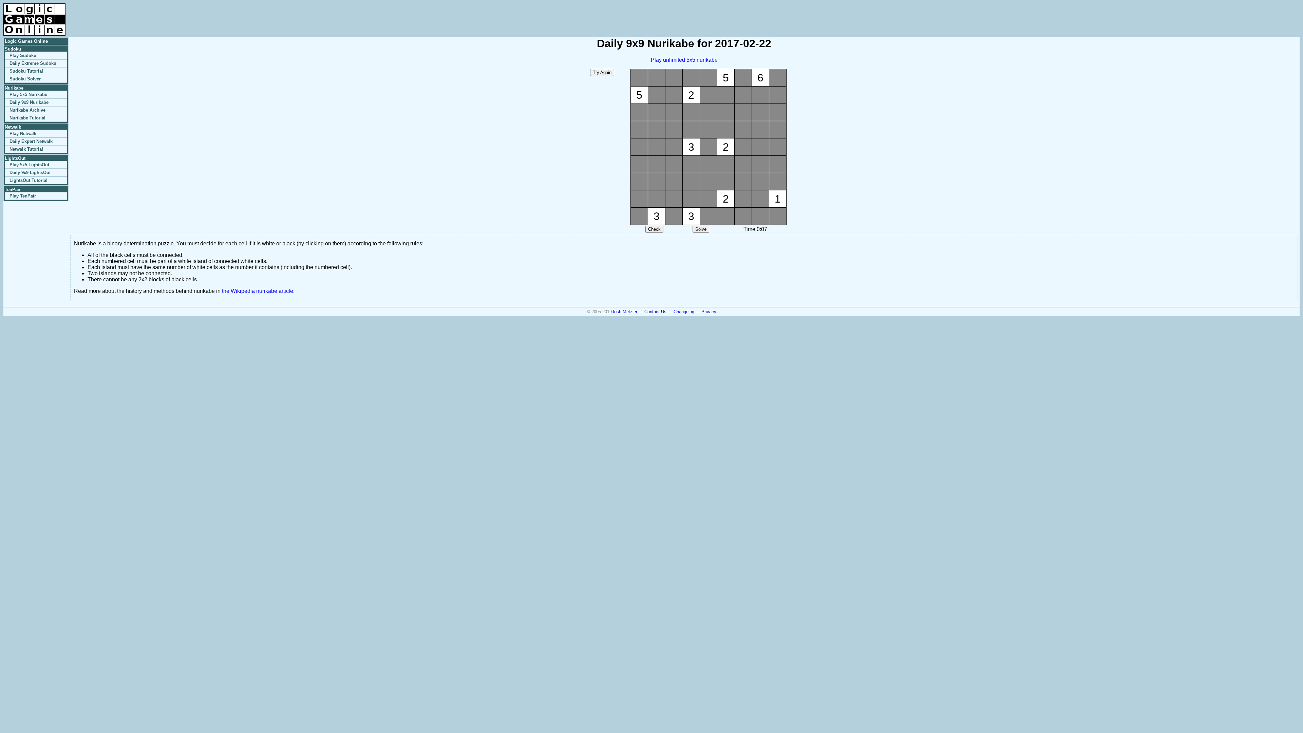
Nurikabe (14, 88)
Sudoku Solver (25, 78)
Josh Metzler (624, 311)
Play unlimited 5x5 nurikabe (684, 60)
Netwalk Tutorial (26, 149)
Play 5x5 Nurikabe (28, 94)
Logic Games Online (26, 41)
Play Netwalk (23, 133)
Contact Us (655, 311)
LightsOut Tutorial (29, 180)
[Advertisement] (1220, 13)
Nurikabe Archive (27, 110)
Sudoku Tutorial (26, 71)
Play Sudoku (23, 55)
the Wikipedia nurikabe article (257, 291)
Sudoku (13, 49)
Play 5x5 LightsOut (29, 164)
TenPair (13, 189)
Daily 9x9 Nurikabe (29, 102)
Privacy (708, 311)
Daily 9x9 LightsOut (30, 172)
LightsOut (15, 158)
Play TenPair (23, 196)
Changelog (684, 311)
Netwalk (13, 127)
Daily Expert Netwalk (31, 141)
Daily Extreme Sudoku (33, 63)
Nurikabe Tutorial (27, 117)
